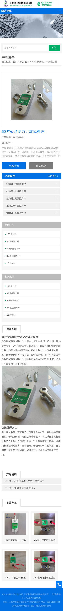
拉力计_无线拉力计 (16, 198)
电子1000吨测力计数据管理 (30, 481)
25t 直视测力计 (13, 256)
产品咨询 (14, 165)
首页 (15, 61)
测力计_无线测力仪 (16, 213)
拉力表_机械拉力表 (16, 191)
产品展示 (8, 58)
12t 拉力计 (11, 263)
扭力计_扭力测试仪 (16, 184)
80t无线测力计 (13, 241)
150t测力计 (11, 234)
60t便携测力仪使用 (23, 488)
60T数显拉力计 (13, 249)
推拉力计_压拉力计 (16, 205)
